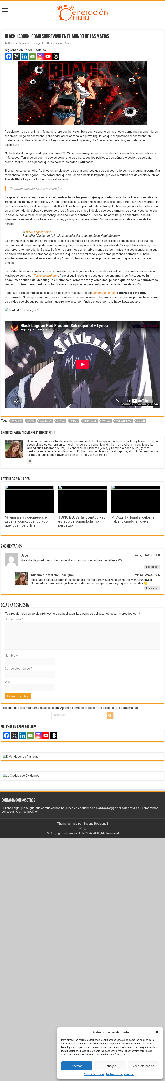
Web (8, 681)
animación (57, 43)
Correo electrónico (18, 668)
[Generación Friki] (82, 12)
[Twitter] (80, 828)
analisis (17, 421)
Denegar (110, 1066)
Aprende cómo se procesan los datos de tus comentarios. (99, 708)
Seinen (141, 421)
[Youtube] (48, 56)
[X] (16, 56)
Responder (152, 567)
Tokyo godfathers (45, 275)
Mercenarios (123, 421)
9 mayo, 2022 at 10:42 (147, 574)
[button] (157, 1032)
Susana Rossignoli (96, 823)
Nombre (11, 655)
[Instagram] (40, 56)
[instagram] (84, 828)
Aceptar (77, 1066)
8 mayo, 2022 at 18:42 (147, 555)
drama (61, 421)
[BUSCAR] (110, 715)
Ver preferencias (143, 1066)
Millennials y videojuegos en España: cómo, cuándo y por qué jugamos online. (27, 521)
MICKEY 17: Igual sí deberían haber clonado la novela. (133, 519)
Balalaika (45, 421)
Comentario (14, 619)
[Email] (32, 56)
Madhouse (90, 421)
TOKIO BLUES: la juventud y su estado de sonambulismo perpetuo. (82, 521)
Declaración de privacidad (120, 1074)
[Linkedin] (24, 56)
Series (68, 43)
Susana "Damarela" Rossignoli (25, 43)
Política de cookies (94, 1074)
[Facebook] (8, 56)
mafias (106, 421)
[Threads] (55, 56)
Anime (30, 421)
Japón (74, 421)
